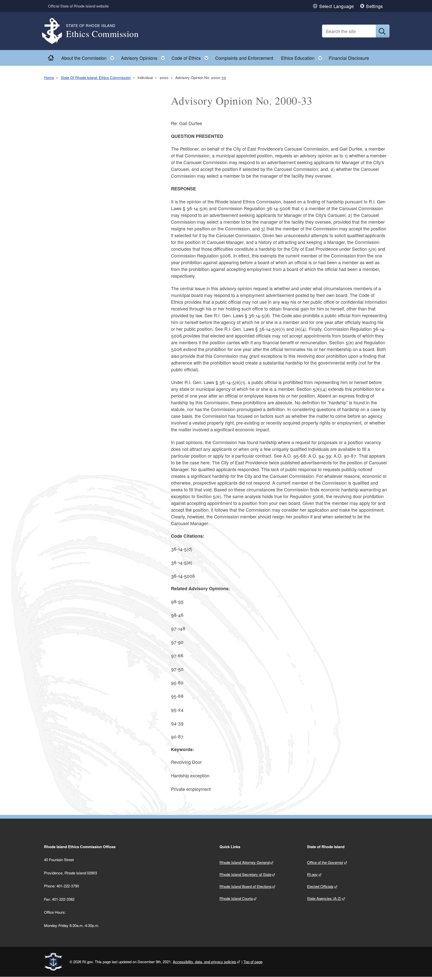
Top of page (253, 961)
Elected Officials (320, 886)
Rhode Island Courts (236, 898)
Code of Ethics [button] (191, 56)
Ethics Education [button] (303, 56)
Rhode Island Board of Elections (246, 886)
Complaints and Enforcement (244, 58)
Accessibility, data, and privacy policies (204, 961)
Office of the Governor (325, 862)
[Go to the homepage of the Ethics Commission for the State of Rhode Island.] (55, 31)
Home (49, 77)
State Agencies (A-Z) (324, 898)
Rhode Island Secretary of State (246, 874)
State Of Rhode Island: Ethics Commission (96, 77)
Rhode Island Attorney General (245, 862)
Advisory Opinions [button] (144, 56)
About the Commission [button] (89, 56)
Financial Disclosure (349, 58)
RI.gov (312, 874)
